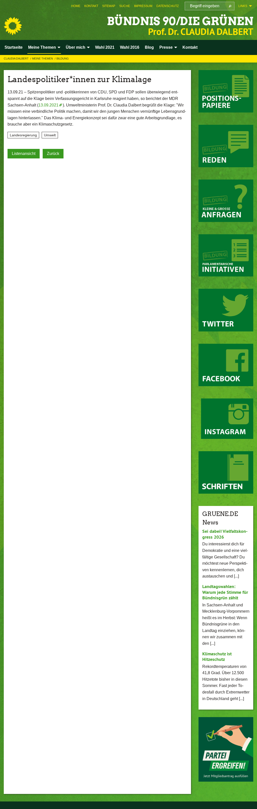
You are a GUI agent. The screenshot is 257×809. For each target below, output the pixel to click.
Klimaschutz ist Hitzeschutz (217, 656)
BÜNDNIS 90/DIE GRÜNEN (180, 21)
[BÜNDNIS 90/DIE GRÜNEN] (13, 26)
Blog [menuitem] (149, 47)
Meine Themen (43, 58)
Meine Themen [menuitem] (42, 47)
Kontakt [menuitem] (190, 47)
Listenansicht (23, 153)
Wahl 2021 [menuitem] (104, 47)
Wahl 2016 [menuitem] (129, 47)
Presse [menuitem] (166, 47)
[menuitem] (75, 6)
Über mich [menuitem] (75, 47)
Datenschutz (167, 6)
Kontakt (91, 6)
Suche (124, 6)
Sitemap (108, 6)
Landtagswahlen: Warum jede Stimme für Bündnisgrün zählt (225, 592)
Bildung (62, 58)
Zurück (53, 153)
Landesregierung (23, 135)
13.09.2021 (48, 105)
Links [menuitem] (242, 6)
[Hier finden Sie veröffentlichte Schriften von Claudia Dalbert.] (226, 472)
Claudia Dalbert (16, 58)
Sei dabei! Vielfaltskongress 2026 (224, 534)
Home (75, 6)
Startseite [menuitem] (14, 47)
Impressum (143, 6)
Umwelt (50, 135)
